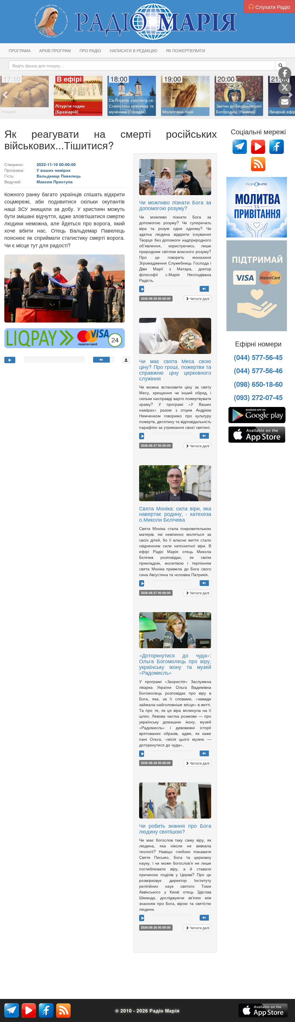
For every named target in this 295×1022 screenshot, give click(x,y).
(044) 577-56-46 (258, 370)
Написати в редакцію (133, 50)
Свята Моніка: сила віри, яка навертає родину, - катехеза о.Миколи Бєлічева (175, 513)
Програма (20, 50)
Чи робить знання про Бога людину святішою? (175, 828)
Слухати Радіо (272, 6)
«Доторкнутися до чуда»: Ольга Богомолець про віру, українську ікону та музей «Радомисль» (175, 663)
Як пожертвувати (185, 50)
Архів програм (55, 50)
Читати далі (199, 298)
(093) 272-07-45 (258, 397)
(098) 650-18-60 (258, 384)
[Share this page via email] (284, 102)
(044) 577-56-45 (258, 357)
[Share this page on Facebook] (284, 73)
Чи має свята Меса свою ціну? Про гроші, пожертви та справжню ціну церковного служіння (175, 369)
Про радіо (90, 50)
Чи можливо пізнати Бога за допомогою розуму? (175, 205)
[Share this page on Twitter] (284, 87)
